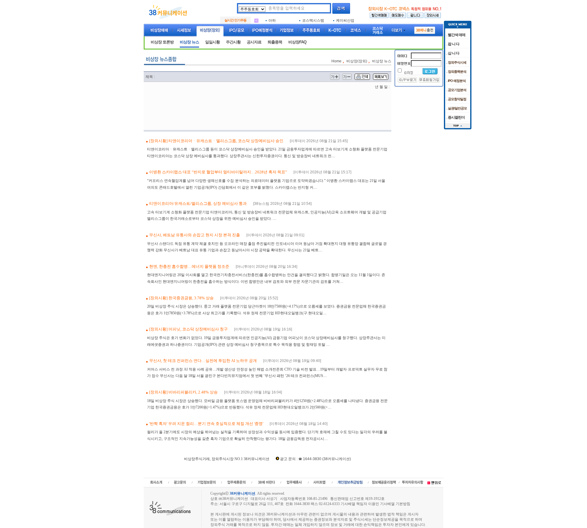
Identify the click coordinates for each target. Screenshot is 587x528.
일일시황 (212, 42)
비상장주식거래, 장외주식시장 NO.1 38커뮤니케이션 (226, 459)
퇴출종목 (275, 42)
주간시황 (233, 42)
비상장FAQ (297, 42)
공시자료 (254, 42)
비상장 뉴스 (189, 42)
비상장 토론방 (162, 42)
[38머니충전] (424, 29)
